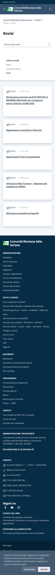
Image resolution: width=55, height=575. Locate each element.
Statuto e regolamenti (12, 273)
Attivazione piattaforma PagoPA (22, 213)
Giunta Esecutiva (10, 261)
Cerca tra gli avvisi (12, 44)
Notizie (8, 64)
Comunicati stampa (13, 68)
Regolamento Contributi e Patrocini (24, 130)
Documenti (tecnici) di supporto (16, 366)
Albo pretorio (8, 386)
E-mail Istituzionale (14, 490)
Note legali (7, 545)
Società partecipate (11, 290)
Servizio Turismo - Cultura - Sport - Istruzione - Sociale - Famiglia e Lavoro (26, 328)
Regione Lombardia (9, 2)
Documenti (8, 354)
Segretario (7, 269)
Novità (38, 19)
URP (5, 342)
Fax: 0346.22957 (13, 475)
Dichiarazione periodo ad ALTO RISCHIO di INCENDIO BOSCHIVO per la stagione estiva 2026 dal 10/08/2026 (27, 100)
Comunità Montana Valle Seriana (17, 19)
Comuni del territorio (11, 286)
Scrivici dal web (9, 419)
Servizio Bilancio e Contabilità (15, 318)
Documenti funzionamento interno (17, 362)
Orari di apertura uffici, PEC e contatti (18, 414)
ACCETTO (44, 569)
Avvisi (8, 73)
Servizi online (8, 334)
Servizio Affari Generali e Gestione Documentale (23, 306)
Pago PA (6, 346)
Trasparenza (9, 378)
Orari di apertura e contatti (14, 301)
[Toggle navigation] (4, 8)
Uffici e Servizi (10, 297)
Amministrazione (12, 253)
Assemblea (7, 265)
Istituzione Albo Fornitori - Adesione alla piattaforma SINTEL (26, 185)
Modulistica (7, 358)
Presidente (7, 257)
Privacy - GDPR (9, 403)
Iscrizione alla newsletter (13, 423)
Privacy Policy (30, 569)
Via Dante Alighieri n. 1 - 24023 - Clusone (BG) (26, 464)
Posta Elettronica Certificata (18, 495)
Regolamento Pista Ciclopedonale (23, 157)
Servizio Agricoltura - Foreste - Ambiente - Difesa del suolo (25, 312)
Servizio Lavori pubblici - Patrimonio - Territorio (22, 322)
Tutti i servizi (8, 338)
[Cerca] (50, 9)
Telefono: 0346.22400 (15, 469)
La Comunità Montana (12, 277)
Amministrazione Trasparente (15, 382)
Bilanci (5, 394)
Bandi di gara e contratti (13, 399)
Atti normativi (9, 370)
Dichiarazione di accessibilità (18, 449)
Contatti (7, 410)
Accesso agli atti (10, 390)
